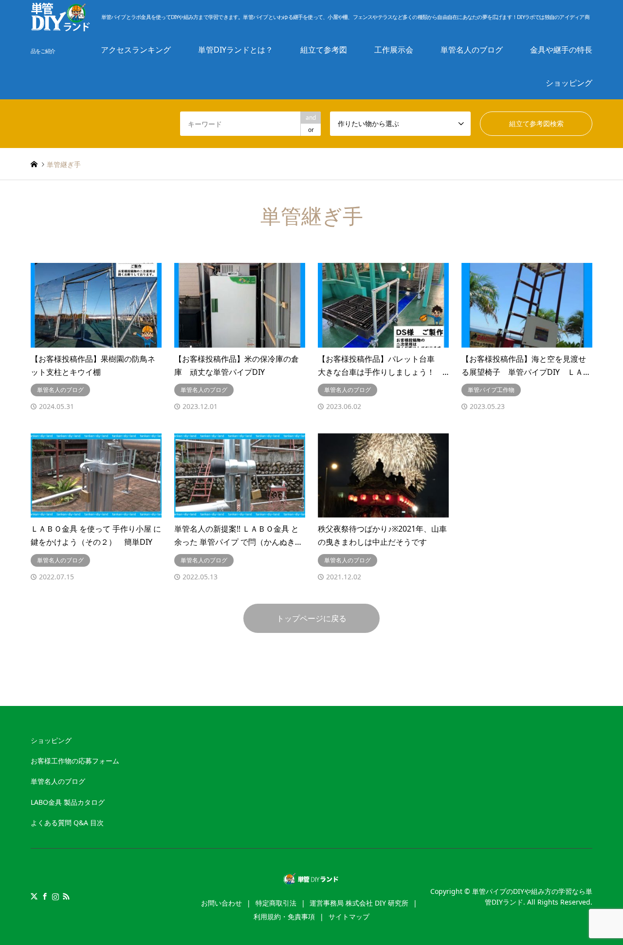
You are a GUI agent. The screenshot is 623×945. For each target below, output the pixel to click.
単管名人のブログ (58, 781)
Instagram (55, 896)
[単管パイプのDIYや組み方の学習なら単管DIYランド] (311, 880)
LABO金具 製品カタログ (68, 802)
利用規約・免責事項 (284, 916)
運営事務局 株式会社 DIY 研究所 (359, 903)
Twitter (34, 896)
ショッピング (569, 82)
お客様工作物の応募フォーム (75, 760)
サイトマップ (349, 916)
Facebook (44, 896)
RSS (66, 896)
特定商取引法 (276, 903)
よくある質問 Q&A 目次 (67, 822)
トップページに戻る (311, 618)
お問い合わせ (221, 903)
